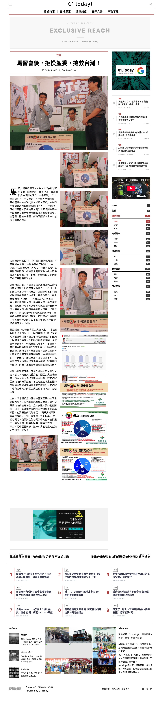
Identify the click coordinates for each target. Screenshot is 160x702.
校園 (116, 281)
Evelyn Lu (25, 669)
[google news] (131, 70)
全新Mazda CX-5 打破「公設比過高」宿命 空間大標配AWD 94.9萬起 (31, 642)
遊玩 (116, 295)
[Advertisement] (34, 168)
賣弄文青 (116, 269)
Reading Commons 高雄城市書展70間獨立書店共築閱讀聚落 (31, 659)
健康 (116, 239)
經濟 (116, 225)
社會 (119, 98)
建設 (116, 246)
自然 (116, 264)
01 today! (43, 690)
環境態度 (116, 251)
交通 (116, 260)
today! (114, 205)
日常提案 (116, 233)
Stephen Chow (69, 70)
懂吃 (116, 292)
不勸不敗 (116, 286)
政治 (58, 55)
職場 (116, 242)
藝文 (116, 274)
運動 (116, 278)
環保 (116, 256)
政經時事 (116, 216)
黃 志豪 (24, 635)
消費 (116, 299)
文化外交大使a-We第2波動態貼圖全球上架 (31, 674)
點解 (114, 210)
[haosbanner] (59, 524)
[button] (151, 4)
